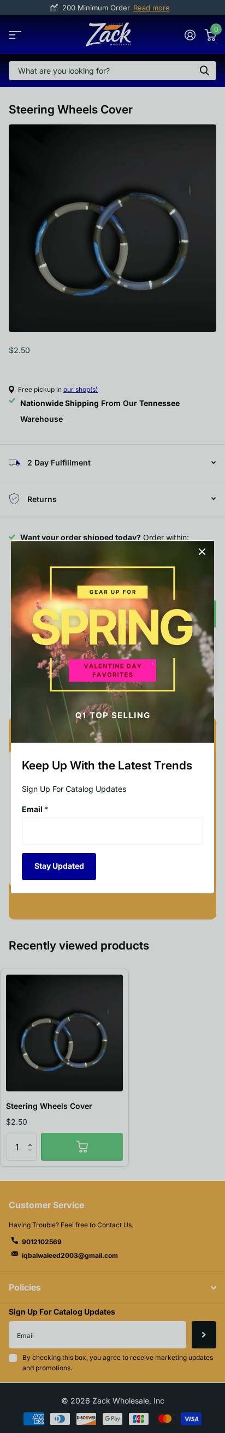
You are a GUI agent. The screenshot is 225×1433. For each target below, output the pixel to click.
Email (35, 809)
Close (202, 552)
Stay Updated (59, 865)
